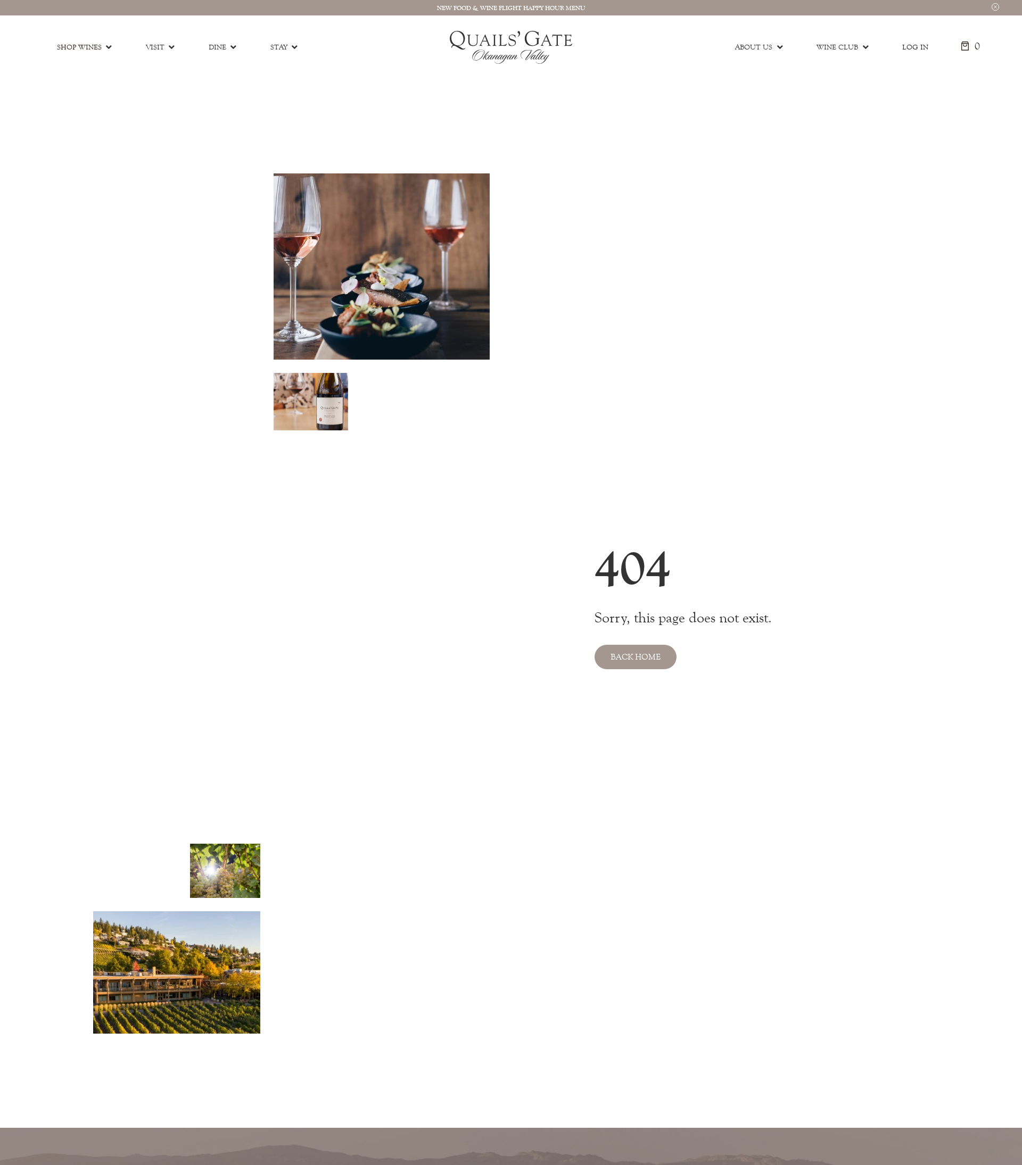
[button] (995, 6)
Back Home (636, 656)
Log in (915, 47)
